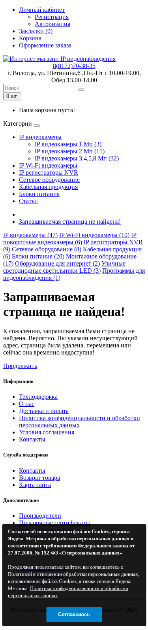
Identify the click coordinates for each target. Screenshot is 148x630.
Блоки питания (39, 194)
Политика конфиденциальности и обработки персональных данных (79, 421)
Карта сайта (35, 484)
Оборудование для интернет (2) (57, 263)
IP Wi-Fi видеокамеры (48, 165)
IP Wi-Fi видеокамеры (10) (94, 235)
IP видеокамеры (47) (30, 235)
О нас (26, 403)
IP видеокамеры (40, 137)
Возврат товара (39, 477)
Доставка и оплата (44, 410)
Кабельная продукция (48, 186)
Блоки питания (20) (38, 256)
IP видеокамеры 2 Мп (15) (70, 151)
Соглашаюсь (74, 614)
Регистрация (52, 16)
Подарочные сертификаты (54, 522)
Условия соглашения (46, 432)
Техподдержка (38, 396)
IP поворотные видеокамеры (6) (70, 238)
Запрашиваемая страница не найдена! (70, 221)
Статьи (28, 201)
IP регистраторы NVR (48, 172)
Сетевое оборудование (49, 179)
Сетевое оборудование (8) (46, 249)
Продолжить (20, 365)
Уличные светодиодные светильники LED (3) (64, 267)
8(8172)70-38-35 (74, 65)
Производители (40, 515)
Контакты (32, 439)
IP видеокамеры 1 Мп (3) (68, 144)
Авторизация (52, 24)
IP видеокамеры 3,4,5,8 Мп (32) (77, 158)
